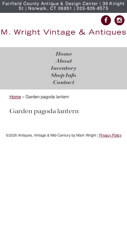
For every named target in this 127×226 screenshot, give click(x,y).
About (64, 61)
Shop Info (63, 75)
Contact (63, 82)
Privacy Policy (110, 135)
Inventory (64, 68)
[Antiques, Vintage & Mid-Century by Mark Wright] (63, 36)
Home (64, 54)
